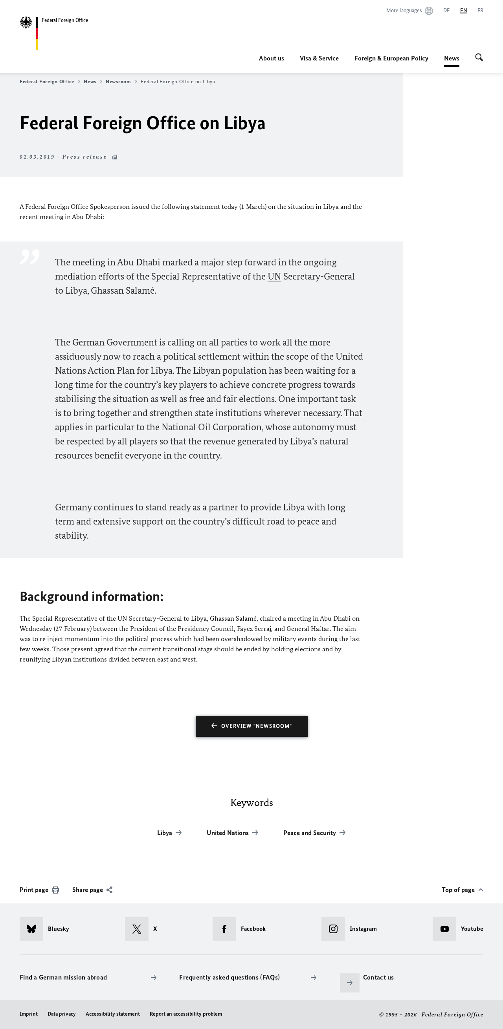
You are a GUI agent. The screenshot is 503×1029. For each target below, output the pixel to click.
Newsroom (118, 81)
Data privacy (62, 1014)
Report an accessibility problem (186, 1014)
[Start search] (479, 58)
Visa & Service (319, 58)
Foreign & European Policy (391, 58)
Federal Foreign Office (47, 81)
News (451, 60)
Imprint (29, 1014)
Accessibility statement (113, 1014)
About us (271, 58)
